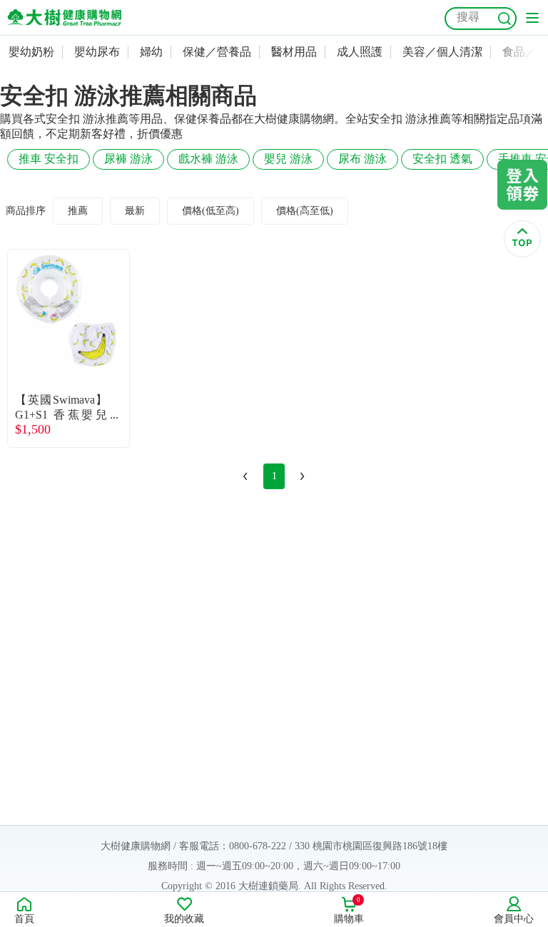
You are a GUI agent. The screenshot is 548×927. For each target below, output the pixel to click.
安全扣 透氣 (442, 159)
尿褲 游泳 (128, 159)
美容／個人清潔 (442, 52)
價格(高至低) (304, 210)
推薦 (78, 210)
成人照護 (359, 52)
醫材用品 (294, 52)
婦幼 (151, 52)
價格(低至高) (210, 210)
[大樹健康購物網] (64, 17)
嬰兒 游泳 (288, 159)
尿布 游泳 (362, 159)
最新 (135, 210)
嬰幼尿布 (97, 52)
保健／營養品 (217, 52)
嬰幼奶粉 (31, 52)
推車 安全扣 (48, 159)
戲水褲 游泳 (208, 159)
